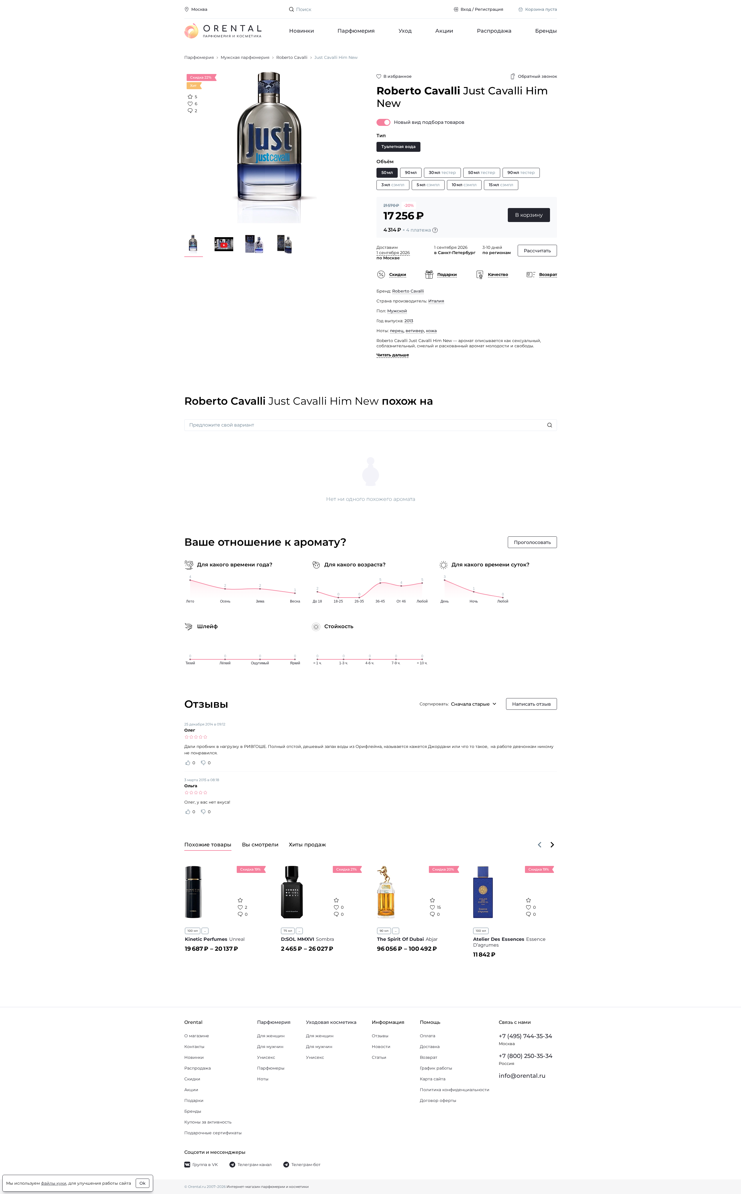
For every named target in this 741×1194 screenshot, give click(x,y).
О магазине (196, 1035)
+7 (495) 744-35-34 (525, 1036)
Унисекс (266, 1057)
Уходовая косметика (331, 1022)
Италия (436, 301)
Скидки (192, 1079)
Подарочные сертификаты (213, 1132)
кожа (431, 330)
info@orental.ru (522, 1075)
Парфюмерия (356, 31)
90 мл (384, 931)
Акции (444, 31)
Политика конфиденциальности (454, 1089)
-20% (409, 205)
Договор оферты (438, 1100)
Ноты (262, 1079)
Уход (404, 31)
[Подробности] (435, 230)
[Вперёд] (552, 844)
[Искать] (549, 425)
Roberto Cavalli (408, 291)
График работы (436, 1068)
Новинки (301, 31)
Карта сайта (432, 1079)
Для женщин (270, 1035)
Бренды (546, 31)
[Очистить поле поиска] (444, 9)
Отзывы (380, 1035)
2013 (408, 320)
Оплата (427, 1035)
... (205, 931)
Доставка (430, 1046)
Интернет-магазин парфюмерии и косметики (268, 1186)
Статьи (379, 1057)
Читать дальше (392, 355)
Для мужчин (270, 1046)
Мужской (397, 311)
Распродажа (494, 31)
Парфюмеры (270, 1068)
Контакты (194, 1046)
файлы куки (53, 1183)
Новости (381, 1046)
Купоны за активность (207, 1122)
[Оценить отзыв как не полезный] (203, 762)
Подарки (194, 1100)
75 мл (288, 931)
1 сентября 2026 (393, 252)
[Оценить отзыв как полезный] (187, 762)
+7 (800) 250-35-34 (525, 1055)
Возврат (428, 1057)
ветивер (415, 330)
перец (397, 330)
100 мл (193, 931)
